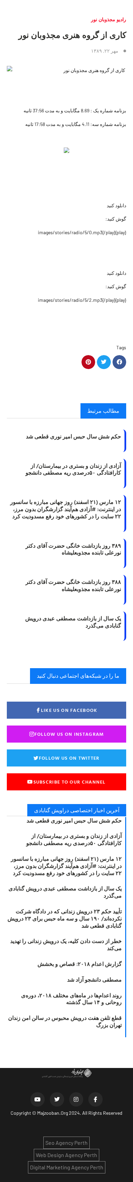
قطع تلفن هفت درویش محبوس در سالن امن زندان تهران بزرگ (65, 1021)
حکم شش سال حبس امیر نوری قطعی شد (73, 436)
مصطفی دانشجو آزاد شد (94, 979)
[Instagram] (76, 1099)
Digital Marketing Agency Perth (66, 1167)
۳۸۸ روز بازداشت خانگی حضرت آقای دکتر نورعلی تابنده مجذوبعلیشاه (73, 585)
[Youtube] (37, 1099)
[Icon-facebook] (95, 1099)
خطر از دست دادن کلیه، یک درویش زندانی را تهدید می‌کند (66, 944)
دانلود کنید (116, 205)
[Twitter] (57, 1099)
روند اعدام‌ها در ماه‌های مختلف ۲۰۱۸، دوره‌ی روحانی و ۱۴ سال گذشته (71, 999)
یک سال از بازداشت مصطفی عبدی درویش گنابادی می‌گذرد (73, 622)
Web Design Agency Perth (66, 1155)
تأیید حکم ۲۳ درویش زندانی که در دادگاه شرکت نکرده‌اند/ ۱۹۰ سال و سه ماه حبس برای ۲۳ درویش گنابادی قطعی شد (65, 918)
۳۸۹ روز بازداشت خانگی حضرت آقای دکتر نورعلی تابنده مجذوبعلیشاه (73, 549)
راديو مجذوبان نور (108, 19)
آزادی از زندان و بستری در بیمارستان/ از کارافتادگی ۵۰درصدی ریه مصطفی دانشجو (73, 469)
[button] (120, 362)
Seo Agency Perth (66, 1142)
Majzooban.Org (52, 1113)
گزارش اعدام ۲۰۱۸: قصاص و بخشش (80, 964)
